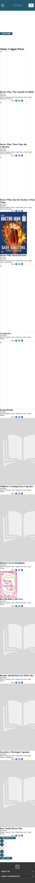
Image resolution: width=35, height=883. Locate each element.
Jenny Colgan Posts (17, 337)
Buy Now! (3, 94)
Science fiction (8, 99)
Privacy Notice (4, 28)
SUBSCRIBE (6, 33)
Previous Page (8, 838)
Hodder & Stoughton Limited (21, 25)
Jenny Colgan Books (17, 97)
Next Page (6, 858)
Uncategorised (9, 757)
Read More (3, 95)
